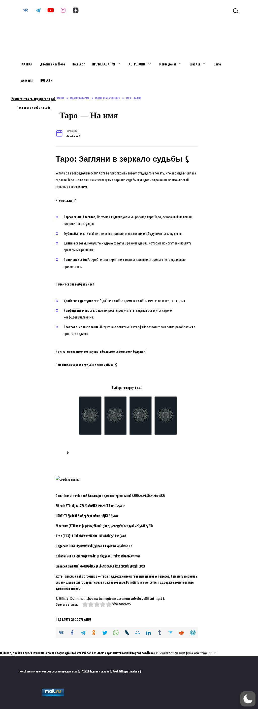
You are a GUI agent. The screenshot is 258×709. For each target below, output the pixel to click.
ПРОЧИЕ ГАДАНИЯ (103, 64)
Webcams (27, 80)
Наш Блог (78, 64)
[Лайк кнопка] (59, 452)
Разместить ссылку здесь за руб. (33, 99)
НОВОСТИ (46, 80)
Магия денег (167, 64)
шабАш (195, 64)
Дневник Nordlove (52, 64)
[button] (247, 698)
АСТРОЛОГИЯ (137, 64)
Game (217, 64)
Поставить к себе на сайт (34, 108)
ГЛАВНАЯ (27, 64)
